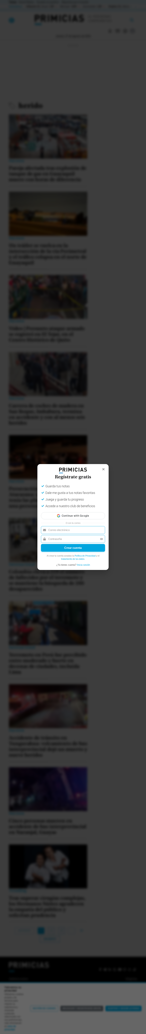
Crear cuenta (73, 547)
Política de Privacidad (85, 556)
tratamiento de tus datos (72, 559)
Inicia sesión (83, 564)
